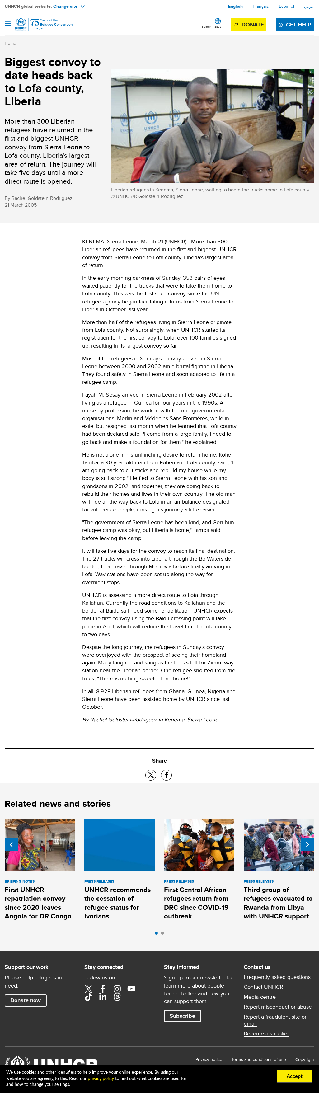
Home (10, 43)
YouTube (131, 989)
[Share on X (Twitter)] (150, 775)
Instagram (117, 989)
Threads (117, 997)
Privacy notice (208, 1059)
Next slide (307, 844)
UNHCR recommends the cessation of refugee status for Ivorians (117, 903)
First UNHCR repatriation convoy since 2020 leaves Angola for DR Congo (38, 903)
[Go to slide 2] (164, 935)
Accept (295, 1076)
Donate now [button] (25, 1000)
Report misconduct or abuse (278, 1006)
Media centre (260, 996)
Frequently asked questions (277, 977)
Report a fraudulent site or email (275, 1020)
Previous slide (11, 844)
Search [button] (206, 26)
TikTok (88, 997)
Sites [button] (217, 26)
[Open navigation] (8, 24)
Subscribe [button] (182, 1016)
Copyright (304, 1059)
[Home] (36, 24)
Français (261, 6)
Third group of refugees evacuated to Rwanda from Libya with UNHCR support (278, 903)
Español (286, 6)
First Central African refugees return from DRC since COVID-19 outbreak (196, 903)
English (235, 6)
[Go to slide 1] (158, 935)
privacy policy (101, 1079)
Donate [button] (253, 25)
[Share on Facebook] (166, 775)
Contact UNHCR (263, 987)
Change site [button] (65, 6)
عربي (309, 6)
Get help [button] (298, 25)
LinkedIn (103, 997)
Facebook (103, 989)
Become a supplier (266, 1033)
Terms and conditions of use (259, 1059)
